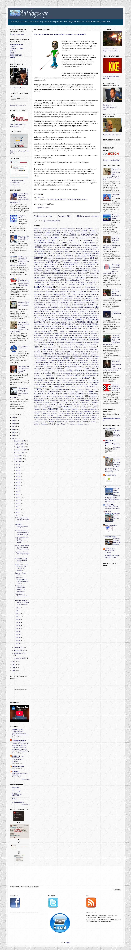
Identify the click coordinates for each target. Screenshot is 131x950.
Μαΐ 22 (18, 491)
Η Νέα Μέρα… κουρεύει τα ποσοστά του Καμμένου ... (20, 588)
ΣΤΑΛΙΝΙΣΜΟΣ (65, 373)
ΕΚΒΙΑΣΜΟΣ (61, 273)
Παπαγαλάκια (38, 356)
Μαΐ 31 (18, 464)
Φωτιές (43, 398)
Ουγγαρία (94, 352)
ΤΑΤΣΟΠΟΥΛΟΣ (80, 380)
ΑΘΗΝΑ (46, 235)
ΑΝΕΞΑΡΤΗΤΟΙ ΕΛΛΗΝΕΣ (45, 243)
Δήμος (90, 262)
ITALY (60, 415)
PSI (67, 419)
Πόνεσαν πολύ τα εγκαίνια (17, 760)
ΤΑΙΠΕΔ (58, 380)
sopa (44, 422)
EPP (95, 407)
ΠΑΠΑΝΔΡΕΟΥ (65, 356)
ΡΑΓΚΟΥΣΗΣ (62, 364)
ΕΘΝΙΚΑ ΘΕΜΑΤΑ (83, 271)
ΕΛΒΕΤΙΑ (61, 278)
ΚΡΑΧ (36, 315)
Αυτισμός (96, 247)
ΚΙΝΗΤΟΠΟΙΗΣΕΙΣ (85, 307)
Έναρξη (58, 282)
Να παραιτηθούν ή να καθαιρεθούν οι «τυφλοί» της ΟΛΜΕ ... (61, 34)
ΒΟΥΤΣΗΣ (68, 254)
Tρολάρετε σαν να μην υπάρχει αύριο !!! (22, 553)
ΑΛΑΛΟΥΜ (53, 237)
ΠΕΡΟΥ (97, 358)
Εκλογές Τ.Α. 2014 (76, 275)
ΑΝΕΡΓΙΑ (65, 243)
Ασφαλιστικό (66, 247)
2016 (58, 231)
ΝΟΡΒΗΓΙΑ (94, 345)
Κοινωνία (57, 309)
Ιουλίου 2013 (18, 456)
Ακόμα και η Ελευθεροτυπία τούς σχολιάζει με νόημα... (22, 580)
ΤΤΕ (72, 389)
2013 (44, 231)
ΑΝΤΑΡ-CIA (76, 243)
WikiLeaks (80, 424)
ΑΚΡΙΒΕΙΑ (73, 235)
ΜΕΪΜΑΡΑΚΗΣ (53, 338)
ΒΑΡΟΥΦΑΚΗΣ (70, 249)
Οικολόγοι (37, 350)
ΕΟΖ (63, 284)
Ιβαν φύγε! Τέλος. (116, 448)
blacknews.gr (16, 791)
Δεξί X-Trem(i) (110, 429)
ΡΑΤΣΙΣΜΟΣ (73, 364)
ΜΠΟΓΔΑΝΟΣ (88, 342)
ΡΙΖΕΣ (97, 364)
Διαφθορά (38, 268)
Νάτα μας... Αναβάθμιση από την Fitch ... (21, 526)
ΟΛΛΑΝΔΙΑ (70, 350)
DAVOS (43, 407)
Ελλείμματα (54, 280)
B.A (78, 403)
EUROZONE (92, 409)
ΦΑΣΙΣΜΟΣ (38, 394)
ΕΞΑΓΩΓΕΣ (92, 282)
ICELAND (61, 413)
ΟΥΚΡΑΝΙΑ (47, 354)
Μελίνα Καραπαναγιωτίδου (112, 512)
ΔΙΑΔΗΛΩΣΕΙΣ (49, 266)
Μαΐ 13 (18, 608)
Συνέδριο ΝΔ (90, 375)
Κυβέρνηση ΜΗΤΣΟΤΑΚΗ (91, 315)
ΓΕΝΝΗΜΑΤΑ (70, 256)
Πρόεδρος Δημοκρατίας (80, 362)
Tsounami (44, 424)
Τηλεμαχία (82, 382)
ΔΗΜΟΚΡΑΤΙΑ (53, 262)
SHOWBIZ (93, 419)
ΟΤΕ (87, 352)
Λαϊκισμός (46, 330)
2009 (13, 671)
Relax (71, 419)
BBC (38, 405)
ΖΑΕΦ (74, 294)
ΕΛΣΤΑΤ (87, 280)
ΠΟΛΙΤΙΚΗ (61, 360)
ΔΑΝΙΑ (46, 260)
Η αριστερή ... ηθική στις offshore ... (116, 216)
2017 (13, 426)
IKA (68, 413)
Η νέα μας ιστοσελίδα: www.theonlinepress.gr (116, 541)
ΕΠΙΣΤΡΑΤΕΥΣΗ (76, 287)
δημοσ (84, 262)
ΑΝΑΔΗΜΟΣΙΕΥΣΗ (53, 199)
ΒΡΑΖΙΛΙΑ (77, 254)
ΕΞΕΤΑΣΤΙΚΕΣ (39, 284)
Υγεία (87, 389)
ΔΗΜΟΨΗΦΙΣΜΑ (89, 264)
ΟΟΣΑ (57, 352)
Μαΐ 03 (18, 638)
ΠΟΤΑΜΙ (60, 362)
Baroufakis (95, 403)
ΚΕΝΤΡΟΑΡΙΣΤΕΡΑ (39, 307)
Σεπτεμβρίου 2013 (20, 450)
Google (95, 411)
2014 (49, 231)
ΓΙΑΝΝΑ (50, 258)
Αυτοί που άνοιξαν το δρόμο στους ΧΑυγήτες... (111, 50)
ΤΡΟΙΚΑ (43, 386)
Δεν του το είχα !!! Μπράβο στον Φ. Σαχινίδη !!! (23, 238)
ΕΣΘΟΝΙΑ (61, 289)
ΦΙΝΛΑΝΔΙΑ (45, 396)
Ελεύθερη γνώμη (18, 766)
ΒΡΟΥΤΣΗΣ (88, 254)
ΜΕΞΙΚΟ (64, 338)
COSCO (36, 407)
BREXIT (76, 405)
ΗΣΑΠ (40, 296)
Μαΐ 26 (18, 479)
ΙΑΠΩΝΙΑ (89, 296)
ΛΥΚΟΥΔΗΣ (67, 333)
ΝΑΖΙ (37, 345)
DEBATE (49, 407)
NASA (65, 417)
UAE (58, 424)
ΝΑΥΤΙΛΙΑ (44, 345)
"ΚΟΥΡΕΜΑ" (79, 229)
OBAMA (77, 417)
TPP (78, 422)
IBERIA (55, 413)
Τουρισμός (57, 384)
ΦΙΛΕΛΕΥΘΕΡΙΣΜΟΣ (77, 394)
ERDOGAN (37, 409)
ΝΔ (51, 344)
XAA (86, 424)
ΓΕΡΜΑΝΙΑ (38, 258)
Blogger (68, 942)
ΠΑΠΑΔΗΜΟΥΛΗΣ (53, 356)
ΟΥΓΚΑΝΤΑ (37, 354)
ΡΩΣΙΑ (60, 367)
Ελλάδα (96, 278)
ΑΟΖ (44, 245)
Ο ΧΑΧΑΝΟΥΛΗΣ (18, 802)
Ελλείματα (41, 280)
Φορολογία (79, 396)
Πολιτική (71, 360)
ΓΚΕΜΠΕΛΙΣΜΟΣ (60, 258)
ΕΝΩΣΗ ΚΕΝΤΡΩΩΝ (78, 282)
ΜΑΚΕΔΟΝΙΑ (54, 335)
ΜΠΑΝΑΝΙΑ (69, 342)
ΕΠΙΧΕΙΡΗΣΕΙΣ (90, 287)
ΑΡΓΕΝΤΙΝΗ (92, 245)
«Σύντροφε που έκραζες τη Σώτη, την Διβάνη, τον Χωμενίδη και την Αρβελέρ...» (112, 340)
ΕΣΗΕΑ (52, 289)
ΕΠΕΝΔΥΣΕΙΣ (86, 284)
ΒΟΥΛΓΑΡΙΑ (85, 251)
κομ (82, 309)
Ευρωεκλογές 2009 (63, 291)
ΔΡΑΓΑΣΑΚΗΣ (38, 271)
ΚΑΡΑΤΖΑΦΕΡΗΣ (79, 303)
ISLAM (50, 415)
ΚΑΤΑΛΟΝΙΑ (55, 305)
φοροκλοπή (67, 396)
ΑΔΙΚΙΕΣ (48, 233)
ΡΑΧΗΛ (83, 364)
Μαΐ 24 (18, 485)
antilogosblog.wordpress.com (111, 419)
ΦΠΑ (35, 398)
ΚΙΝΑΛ (68, 307)
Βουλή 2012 (42, 253)
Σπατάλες (47, 373)
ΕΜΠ (95, 280)
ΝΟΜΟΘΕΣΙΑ (82, 345)
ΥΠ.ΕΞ (42, 392)
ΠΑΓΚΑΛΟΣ (59, 354)
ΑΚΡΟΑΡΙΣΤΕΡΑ (87, 235)
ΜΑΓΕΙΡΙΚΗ (94, 333)
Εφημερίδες (59, 293)
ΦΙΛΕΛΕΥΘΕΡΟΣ (92, 394)
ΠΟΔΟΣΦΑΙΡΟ (40, 360)
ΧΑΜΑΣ (60, 398)
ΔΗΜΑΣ (94, 260)
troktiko (93, 422)
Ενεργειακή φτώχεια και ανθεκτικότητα (19, 774)
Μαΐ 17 (18, 506)
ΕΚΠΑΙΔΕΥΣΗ (64, 199)
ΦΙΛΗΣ (36, 396)
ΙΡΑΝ (54, 298)
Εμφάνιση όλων (25, 779)
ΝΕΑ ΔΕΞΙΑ (64, 345)
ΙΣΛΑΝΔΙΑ (70, 298)
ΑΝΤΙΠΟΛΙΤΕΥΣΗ (89, 243)
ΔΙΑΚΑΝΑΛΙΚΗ (66, 267)
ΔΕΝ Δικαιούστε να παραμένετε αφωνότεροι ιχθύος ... (23, 369)
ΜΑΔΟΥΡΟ (37, 335)
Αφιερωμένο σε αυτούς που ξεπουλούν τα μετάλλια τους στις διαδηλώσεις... (19, 392)
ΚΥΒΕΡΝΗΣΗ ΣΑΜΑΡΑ (72, 320)
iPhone (38, 415)
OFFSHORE (85, 417)
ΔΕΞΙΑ (77, 260)
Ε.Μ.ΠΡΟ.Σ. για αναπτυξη (17, 757)
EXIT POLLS (37, 411)
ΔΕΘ (63, 260)
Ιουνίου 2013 (18, 459)
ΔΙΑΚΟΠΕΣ (78, 267)
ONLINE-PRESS (110, 537)
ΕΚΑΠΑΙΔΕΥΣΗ (48, 273)
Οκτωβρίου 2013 (19, 447)
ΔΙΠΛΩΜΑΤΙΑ (83, 269)
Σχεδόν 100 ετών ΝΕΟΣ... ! (112, 135)
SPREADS (50, 422)
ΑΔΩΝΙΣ (57, 233)
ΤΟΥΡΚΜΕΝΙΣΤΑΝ (82, 384)
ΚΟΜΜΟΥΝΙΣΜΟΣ (41, 311)
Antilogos (85, 199)
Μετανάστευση (76, 337)
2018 (63, 231)
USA (63, 424)
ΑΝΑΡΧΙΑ (88, 240)
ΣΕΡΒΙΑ (67, 369)
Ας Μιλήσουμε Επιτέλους (17, 795)
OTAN (51, 419)
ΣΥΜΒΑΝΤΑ (49, 375)
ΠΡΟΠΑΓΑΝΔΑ (45, 364)
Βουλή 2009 (95, 251)
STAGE (59, 422)
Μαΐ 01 (18, 643)
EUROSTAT (75, 409)
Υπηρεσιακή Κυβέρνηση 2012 (76, 392)
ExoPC (44, 411)
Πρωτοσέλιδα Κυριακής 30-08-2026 (116, 433)
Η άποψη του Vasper (112, 555)
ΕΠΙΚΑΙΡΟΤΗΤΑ (75, 199)
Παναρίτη (93, 354)
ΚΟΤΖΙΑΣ (65, 311)
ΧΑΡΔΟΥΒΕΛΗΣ (69, 398)
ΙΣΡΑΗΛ (87, 298)
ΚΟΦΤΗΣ (86, 313)
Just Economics (110, 549)
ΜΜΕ (74, 340)
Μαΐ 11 (18, 614)
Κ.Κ (37, 301)
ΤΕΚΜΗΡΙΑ (95, 380)
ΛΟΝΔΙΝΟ (47, 333)
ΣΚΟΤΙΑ (36, 371)
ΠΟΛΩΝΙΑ (94, 360)
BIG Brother (45, 405)
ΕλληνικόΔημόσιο (72, 280)
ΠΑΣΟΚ (66, 358)
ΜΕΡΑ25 (12, 57)
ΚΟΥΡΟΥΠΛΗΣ (38, 313)
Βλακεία (68, 251)
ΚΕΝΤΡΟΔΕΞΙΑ (52, 307)
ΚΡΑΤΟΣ (94, 313)
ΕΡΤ (45, 289)
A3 (70, 400)
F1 (59, 411)
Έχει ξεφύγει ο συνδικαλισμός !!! (23, 348)
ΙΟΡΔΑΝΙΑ (47, 298)
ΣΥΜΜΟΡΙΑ (60, 375)
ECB (89, 407)
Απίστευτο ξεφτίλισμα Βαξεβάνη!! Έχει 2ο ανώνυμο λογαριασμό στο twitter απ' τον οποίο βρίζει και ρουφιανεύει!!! (111, 243)
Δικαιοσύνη (69, 268)
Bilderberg (54, 405)
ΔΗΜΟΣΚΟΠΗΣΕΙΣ (70, 264)
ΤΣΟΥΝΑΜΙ (64, 389)
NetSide (14, 799)
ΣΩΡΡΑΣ (51, 380)
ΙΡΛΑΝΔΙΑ (61, 298)
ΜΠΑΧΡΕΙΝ (79, 342)
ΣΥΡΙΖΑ (86, 377)
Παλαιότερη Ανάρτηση (88, 216)
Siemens (36, 422)
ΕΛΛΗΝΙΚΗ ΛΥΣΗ (16, 55)
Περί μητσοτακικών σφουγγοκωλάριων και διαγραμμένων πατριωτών (20, 733)
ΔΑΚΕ (40, 260)
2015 (53, 231)
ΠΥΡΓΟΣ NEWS (110, 475)
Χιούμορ (80, 398)
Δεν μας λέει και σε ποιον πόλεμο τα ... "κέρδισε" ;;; (23, 304)
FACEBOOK (69, 411)
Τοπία (90, 382)
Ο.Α (77, 347)
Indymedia (79, 413)
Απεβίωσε (51, 245)
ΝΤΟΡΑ (36, 347)
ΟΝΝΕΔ (51, 352)
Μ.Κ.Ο (85, 333)
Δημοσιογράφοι (50, 264)
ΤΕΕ (88, 380)
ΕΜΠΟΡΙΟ (37, 282)
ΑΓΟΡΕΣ (84, 231)
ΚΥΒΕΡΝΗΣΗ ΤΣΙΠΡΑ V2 (42, 324)
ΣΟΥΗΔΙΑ (37, 373)
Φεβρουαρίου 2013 (20, 653)
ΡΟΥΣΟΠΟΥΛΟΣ (51, 367)
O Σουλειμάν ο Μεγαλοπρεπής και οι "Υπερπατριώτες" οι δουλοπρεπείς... (112, 365)
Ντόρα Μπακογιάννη (50, 347)
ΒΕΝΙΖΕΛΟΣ (39, 251)
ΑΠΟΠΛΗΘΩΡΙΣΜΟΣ (75, 245)
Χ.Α (51, 398)
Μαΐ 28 (18, 473)
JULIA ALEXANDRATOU (82, 415)
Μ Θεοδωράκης (77, 333)
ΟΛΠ (85, 350)
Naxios (107, 457)
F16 (63, 411)
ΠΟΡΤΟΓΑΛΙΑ (48, 362)
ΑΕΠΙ (65, 233)
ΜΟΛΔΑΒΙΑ (42, 342)
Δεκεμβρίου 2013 (19, 441)
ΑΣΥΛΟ (57, 247)
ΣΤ (57, 373)
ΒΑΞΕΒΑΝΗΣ (58, 249)
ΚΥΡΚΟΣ (45, 328)
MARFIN (36, 417)
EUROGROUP (53, 409)
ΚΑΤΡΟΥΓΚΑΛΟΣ (77, 305)
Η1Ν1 (35, 296)
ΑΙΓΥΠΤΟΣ (55, 235)
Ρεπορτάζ (90, 364)
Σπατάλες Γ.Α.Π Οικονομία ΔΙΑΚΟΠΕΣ (54, 229)
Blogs (61, 404)
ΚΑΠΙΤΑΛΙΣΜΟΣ (50, 303)
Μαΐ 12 (18, 611)
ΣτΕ (74, 373)
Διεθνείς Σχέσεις (53, 268)
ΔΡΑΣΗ (47, 271)
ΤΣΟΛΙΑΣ (55, 389)
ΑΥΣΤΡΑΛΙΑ (78, 247)
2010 (13, 668)
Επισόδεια (64, 287)
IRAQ (44, 415)
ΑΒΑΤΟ (78, 231)
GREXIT (37, 413)
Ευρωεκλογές (50, 291)
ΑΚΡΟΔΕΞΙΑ (38, 238)
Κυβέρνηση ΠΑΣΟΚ (66, 317)
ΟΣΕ (81, 352)
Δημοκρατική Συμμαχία (71, 262)
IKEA (72, 413)
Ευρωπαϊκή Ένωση (79, 291)
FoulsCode (15, 787)
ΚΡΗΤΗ (42, 315)
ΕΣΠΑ (67, 289)
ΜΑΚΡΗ (65, 335)
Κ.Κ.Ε (12, 53)
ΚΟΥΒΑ (73, 311)
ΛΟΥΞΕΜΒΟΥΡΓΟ (57, 333)
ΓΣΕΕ (85, 258)
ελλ (72, 278)
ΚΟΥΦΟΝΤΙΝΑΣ (76, 313)
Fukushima (87, 411)
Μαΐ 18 (18, 503)
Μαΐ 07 (18, 626)
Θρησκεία (80, 296)
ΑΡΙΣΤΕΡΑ (38, 247)
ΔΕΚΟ (69, 260)
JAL (73, 415)
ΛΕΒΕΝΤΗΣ (84, 331)
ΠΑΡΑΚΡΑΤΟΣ (41, 358)
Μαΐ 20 (18, 497)
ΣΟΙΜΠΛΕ (78, 371)
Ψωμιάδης (64, 400)
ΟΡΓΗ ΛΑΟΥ (72, 352)
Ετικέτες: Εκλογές (39, 291)
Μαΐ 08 (18, 623)
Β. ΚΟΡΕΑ (40, 249)
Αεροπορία (83, 233)
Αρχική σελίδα (64, 216)
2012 (40, 231)
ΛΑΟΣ (62, 331)
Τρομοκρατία (59, 386)
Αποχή (85, 245)
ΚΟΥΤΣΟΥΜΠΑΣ (64, 313)
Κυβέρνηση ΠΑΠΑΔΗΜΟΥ (45, 318)
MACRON (94, 415)
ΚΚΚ (40, 309)
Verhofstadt (72, 424)
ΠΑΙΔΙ (68, 354)
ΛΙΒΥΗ (93, 331)
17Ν (96, 229)
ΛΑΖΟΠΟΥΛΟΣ (92, 328)
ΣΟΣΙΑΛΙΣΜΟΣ (91, 371)
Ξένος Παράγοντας (67, 347)
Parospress (108, 487)
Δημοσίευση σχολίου (43, 208)
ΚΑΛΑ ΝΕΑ (77, 301)
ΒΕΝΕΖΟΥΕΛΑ (91, 249)
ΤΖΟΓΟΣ (58, 382)
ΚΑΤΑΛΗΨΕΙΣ (39, 305)
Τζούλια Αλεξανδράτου (70, 382)
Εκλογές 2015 (45, 275)
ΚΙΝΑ (61, 307)
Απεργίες (60, 245)
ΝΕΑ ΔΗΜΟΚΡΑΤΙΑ (16, 44)
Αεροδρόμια (72, 233)
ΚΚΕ (97, 307)
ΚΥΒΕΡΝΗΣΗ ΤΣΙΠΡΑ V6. (73, 326)
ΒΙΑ (50, 251)
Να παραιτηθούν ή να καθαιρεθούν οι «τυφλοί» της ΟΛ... (22, 532)
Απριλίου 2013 (19, 647)
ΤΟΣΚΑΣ (49, 384)
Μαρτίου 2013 (18, 650)
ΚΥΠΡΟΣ (90, 326)
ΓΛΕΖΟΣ (79, 258)
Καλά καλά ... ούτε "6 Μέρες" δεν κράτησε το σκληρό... (21, 567)
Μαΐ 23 (18, 488)
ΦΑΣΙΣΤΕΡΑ (53, 394)
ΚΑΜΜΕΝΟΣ (89, 300)
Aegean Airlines (85, 400)
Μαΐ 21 (18, 494)
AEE (75, 400)
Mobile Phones (57, 417)
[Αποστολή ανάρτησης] (35, 199)
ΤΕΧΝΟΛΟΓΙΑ (47, 382)
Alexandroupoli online (19, 740)
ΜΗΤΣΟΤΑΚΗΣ (61, 340)
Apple (66, 403)
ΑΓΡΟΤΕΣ (92, 231)
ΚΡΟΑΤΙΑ (56, 315)
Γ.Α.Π (96, 253)
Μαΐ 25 (18, 482)
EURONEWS (66, 409)
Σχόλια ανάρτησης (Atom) (51, 221)
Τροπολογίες (75, 387)
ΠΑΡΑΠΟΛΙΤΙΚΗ (54, 358)
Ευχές (47, 294)
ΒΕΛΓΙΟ (81, 249)
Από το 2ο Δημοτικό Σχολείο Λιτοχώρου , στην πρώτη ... (21, 539)
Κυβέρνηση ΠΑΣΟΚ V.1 (89, 317)
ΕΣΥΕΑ (80, 289)
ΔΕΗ (57, 260)
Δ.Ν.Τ (92, 258)
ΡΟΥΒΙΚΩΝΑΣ (40, 367)
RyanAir (77, 419)
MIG (49, 417)
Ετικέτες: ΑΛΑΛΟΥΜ (90, 289)
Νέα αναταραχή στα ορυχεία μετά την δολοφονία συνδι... (22, 547)
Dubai (57, 407)
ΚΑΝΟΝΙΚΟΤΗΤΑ (38, 303)
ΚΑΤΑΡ (66, 305)
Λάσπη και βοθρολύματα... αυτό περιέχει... (18, 125)
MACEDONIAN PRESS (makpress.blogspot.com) (112, 443)
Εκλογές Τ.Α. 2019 (91, 275)
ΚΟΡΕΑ (57, 311)
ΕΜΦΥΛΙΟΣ (49, 282)
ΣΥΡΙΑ (75, 378)
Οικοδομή (92, 347)
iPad (97, 413)
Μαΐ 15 (18, 512)
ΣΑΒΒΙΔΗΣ (68, 367)
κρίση (48, 315)
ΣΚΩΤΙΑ (54, 371)
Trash (84, 421)
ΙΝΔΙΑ (41, 298)
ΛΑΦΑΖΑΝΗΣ (73, 331)
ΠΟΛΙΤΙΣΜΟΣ (84, 360)
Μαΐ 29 (18, 470)
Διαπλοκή (90, 266)
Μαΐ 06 (18, 629)
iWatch (68, 415)
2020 (13, 417)
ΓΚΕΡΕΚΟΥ (71, 258)
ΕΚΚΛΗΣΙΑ (72, 273)
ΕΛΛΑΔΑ (80, 277)
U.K (51, 424)
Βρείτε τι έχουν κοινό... (20, 574)
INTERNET (89, 413)
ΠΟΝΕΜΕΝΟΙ (38, 362)
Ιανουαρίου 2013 (19, 658)
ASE (73, 403)
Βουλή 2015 (57, 254)
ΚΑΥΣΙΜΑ (91, 305)
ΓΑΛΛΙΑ (58, 256)
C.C (90, 405)
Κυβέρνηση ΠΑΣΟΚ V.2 (48, 320)
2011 (35, 231)
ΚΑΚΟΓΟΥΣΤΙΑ (66, 301)
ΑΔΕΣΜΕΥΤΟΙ (38, 233)
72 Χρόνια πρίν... (21, 216)
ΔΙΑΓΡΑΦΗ (37, 266)
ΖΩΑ (88, 294)
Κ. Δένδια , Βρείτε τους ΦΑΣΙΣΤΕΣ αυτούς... (21, 560)
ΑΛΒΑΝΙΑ (72, 238)
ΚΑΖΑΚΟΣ (45, 300)
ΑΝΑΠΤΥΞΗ (72, 241)
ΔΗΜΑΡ (85, 260)
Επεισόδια (72, 284)
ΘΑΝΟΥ (58, 296)
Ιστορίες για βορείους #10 (116, 517)
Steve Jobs (65, 422)
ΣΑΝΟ (88, 367)
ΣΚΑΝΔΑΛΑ (89, 369)
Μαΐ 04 (18, 635)
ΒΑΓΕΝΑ (49, 249)
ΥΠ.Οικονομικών (54, 391)
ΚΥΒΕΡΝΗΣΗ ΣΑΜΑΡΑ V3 (60, 322)
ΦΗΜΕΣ (65, 394)
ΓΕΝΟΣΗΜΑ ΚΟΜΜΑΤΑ (86, 256)
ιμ (96, 296)
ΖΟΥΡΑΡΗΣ (81, 294)
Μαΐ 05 (18, 632)
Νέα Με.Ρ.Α (73, 345)
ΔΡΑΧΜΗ (57, 271)
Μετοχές (49, 340)
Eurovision (84, 409)
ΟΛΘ (63, 350)
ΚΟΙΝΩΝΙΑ (47, 309)
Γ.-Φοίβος (15, 771)
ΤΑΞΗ (64, 380)
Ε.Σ (73, 271)
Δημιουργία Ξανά (39, 262)
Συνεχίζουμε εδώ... (111, 557)
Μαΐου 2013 (18, 462)
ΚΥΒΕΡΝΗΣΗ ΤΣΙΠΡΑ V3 (65, 324)
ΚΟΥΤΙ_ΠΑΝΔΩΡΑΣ (51, 313)
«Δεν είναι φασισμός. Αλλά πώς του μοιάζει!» (116, 387)
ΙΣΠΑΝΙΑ (79, 298)
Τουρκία (68, 384)
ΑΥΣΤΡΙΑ (87, 247)
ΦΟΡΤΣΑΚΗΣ (93, 396)
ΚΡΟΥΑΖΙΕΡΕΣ (65, 315)
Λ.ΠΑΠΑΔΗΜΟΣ (73, 328)
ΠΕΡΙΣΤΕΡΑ (89, 358)
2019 (13, 420)
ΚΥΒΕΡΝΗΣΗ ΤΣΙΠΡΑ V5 (50, 326)
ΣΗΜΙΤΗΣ (79, 369)
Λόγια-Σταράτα (111, 525)
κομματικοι (89, 309)
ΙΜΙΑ (35, 298)
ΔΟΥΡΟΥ (93, 269)
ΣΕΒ (43, 369)
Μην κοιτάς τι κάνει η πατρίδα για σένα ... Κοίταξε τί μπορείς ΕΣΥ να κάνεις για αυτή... (19, 326)
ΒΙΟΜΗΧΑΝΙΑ (59, 251)
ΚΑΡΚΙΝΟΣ (93, 303)
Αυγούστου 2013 (19, 453)
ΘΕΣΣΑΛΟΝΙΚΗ (68, 296)
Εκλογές (81, 273)
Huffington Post (46, 413)
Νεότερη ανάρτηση (43, 216)
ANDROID (47, 402)
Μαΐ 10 (18, 617)
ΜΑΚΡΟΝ (73, 335)
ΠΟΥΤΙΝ (68, 362)
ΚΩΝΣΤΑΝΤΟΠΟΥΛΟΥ (57, 328)
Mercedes (43, 417)
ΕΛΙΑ (67, 278)
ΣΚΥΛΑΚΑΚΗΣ (45, 371)
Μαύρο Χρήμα (39, 338)
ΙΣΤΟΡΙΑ (96, 298)
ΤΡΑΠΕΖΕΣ (94, 384)
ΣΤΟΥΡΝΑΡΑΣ (84, 373)
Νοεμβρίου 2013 (19, 444)
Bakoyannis (85, 403)
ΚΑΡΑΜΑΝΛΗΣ (64, 303)
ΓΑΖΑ (51, 256)
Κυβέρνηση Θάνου (76, 315)
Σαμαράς (77, 366)
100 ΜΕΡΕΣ (89, 229)
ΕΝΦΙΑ (66, 282)
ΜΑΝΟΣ (80, 335)
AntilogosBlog (109, 505)
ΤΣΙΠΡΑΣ (39, 389)
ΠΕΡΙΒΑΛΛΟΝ (78, 358)
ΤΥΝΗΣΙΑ (79, 389)
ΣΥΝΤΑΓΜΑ (37, 378)
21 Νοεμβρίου (70, 231)
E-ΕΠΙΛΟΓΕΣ (66, 407)
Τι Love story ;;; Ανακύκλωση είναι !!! (22, 596)
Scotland (85, 419)
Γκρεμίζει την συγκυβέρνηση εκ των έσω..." (110, 107)
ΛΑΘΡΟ (36, 331)
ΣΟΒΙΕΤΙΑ (70, 371)
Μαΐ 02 (18, 640)
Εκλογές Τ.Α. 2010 (60, 275)
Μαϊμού (46, 335)
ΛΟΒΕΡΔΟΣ (37, 333)
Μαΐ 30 (18, 467)
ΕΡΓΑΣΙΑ (37, 289)
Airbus (95, 400)
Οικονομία (48, 349)
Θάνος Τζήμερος (49, 296)
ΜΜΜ (84, 340)
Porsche (62, 419)
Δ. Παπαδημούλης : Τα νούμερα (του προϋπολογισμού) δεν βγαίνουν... (23, 281)
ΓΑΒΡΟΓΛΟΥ (42, 256)
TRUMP (36, 424)
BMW (70, 405)
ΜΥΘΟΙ (96, 342)
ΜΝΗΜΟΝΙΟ (94, 340)
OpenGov (39, 419)
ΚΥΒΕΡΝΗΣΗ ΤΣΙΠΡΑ (84, 322)
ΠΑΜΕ (85, 354)
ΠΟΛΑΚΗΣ (52, 360)
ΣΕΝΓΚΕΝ (60, 369)
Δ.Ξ (35, 260)
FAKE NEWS (78, 411)
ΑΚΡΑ (65, 235)
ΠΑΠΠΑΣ (75, 356)
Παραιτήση (95, 356)
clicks (95, 405)
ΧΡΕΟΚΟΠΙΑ (39, 400)
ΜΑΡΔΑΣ (87, 335)
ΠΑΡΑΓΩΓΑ (85, 356)
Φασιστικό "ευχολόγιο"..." (18, 105)
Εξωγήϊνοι (53, 284)
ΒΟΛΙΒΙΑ (77, 251)
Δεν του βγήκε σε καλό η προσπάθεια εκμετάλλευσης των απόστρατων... (19, 198)
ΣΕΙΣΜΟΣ (50, 369)
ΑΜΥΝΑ (93, 238)
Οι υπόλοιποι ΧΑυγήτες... (18, 88)
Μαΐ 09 (18, 620)
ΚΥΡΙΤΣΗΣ (37, 328)
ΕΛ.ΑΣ (52, 278)
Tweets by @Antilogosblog (111, 160)
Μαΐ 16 (18, 509)
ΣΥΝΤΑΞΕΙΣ (50, 378)
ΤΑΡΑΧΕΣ (70, 380)
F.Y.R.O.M (51, 411)
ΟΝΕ (45, 352)
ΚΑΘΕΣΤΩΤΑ (55, 301)
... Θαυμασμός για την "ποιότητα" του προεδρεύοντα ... (17, 183)
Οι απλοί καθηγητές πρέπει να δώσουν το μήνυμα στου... (22, 602)
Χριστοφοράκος (54, 400)
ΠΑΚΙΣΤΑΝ (76, 354)
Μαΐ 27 (18, 476)
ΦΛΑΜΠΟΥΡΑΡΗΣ (56, 396)
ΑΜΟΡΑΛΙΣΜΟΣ (83, 238)
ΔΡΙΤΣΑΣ (67, 271)
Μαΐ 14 (18, 515)
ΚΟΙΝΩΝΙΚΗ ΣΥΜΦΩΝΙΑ (71, 309)
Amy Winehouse (38, 402)
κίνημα (75, 307)
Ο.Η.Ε (84, 347)
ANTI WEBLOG (17, 729)
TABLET (73, 422)
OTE (57, 419)
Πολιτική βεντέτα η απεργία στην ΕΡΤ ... (22, 519)
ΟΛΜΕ (79, 350)
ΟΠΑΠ (64, 352)
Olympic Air (95, 417)
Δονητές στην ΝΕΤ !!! (116, 195)
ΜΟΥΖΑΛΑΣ (60, 342)
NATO (70, 417)
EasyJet (84, 407)
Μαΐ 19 (18, 500)
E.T (78, 407)
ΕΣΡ (73, 289)
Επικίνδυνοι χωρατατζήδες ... (116, 313)
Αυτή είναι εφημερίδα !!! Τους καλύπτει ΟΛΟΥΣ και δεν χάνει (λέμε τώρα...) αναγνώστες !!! (19, 260)
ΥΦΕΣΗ (90, 391)
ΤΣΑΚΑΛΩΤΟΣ (89, 387)
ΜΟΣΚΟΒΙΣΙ (50, 342)
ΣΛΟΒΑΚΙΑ (61, 371)
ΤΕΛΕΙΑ (39, 382)
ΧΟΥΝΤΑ (92, 398)
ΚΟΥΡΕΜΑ (92, 311)
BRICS (84, 405)
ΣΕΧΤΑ (73, 369)
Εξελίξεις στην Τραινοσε (109, 551)
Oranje (45, 419)
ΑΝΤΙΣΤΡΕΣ (37, 245)
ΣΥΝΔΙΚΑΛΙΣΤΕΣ (74, 375)
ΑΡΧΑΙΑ (50, 247)
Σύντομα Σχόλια (64, 378)
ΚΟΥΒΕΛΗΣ (83, 311)
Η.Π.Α (94, 294)
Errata (44, 409)
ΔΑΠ (52, 260)
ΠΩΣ (55, 364)
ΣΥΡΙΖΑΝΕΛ (39, 380)
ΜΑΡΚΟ (95, 335)
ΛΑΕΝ (84, 328)
